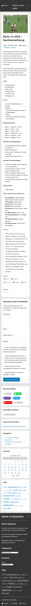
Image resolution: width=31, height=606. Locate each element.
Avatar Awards (12, 493)
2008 (24, 487)
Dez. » (18, 475)
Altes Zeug (8, 440)
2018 (4, 426)
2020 (24, 490)
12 (5, 467)
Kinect (21, 499)
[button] (6, 5)
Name (5, 329)
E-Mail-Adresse (8, 335)
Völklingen (21, 505)
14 (12, 467)
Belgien (19, 493)
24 (22, 470)
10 (22, 464)
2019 (20, 490)
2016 (7, 490)
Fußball (6, 499)
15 (15, 467)
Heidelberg (16, 499)
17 (22, 467)
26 (5, 473)
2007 (20, 487)
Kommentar (7, 314)
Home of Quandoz (13, 516)
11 (26, 464)
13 (8, 467)
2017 (11, 490)
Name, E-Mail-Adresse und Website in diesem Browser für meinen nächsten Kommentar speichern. (15, 350)
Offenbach (25, 499)
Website (5, 341)
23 (19, 470)
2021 (4, 493)
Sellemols (13, 47)
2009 (4, 490)
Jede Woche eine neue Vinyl (13, 442)
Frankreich (18, 496)
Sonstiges (8, 444)
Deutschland (10, 426)
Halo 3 (11, 499)
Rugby (7, 47)
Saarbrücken (14, 502)
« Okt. (13, 475)
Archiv (3, 562)
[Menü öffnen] (28, 6)
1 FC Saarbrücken (11, 487)
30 (19, 473)
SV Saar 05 (16, 505)
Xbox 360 (6, 508)
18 (26, 467)
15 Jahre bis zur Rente (12, 438)
